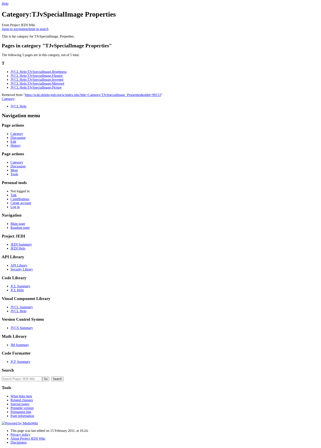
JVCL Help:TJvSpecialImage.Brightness (38, 72)
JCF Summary (20, 362)
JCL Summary (20, 286)
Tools (14, 174)
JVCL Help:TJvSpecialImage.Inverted (36, 79)
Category (8, 99)
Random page (20, 227)
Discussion (18, 138)
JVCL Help (18, 106)
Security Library (21, 269)
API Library (18, 265)
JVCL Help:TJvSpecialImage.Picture (36, 87)
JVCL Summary (21, 307)
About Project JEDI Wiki (27, 438)
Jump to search (38, 29)
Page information (22, 416)
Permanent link (20, 412)
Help (5, 3)
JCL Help (17, 290)
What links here (21, 396)
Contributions (19, 199)
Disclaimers (18, 442)
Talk (13, 195)
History (15, 145)
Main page (17, 224)
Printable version (22, 408)
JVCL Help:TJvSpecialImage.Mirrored (37, 83)
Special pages (19, 404)
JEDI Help (17, 248)
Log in (15, 207)
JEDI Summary (21, 244)
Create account (20, 203)
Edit (13, 141)
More (14, 170)
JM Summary (19, 345)
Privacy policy (20, 434)
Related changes (21, 400)
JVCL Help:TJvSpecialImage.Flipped (36, 76)
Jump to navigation (15, 29)
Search (8, 370)
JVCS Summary (21, 328)
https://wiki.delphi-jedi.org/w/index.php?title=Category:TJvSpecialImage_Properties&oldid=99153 (93, 95)
